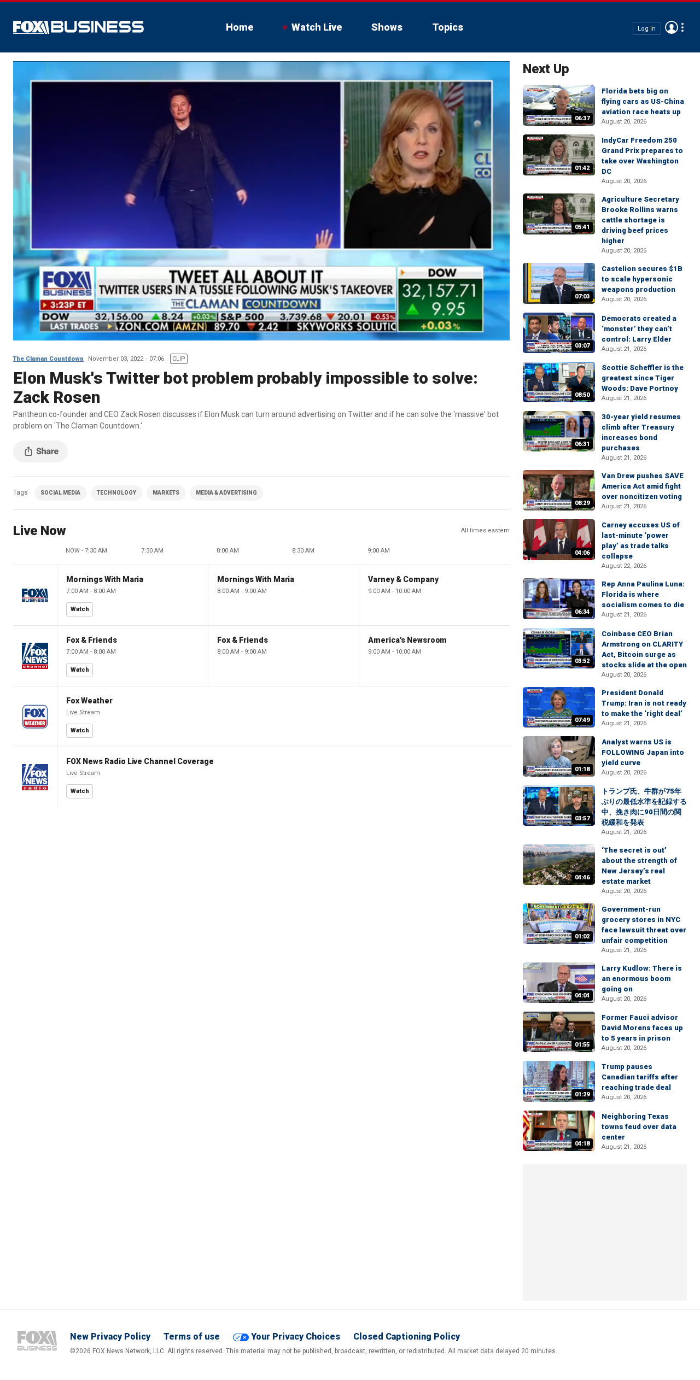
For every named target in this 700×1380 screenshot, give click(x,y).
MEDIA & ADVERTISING (226, 493)
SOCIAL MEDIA (60, 493)
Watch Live (316, 27)
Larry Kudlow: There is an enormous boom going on (642, 978)
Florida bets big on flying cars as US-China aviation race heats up (643, 101)
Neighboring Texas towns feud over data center (639, 1126)
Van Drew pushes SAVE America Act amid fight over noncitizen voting (643, 486)
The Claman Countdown (48, 358)
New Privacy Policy (110, 1336)
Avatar (671, 27)
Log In (647, 28)
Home (239, 27)
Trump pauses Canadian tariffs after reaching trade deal (640, 1076)
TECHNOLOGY (116, 493)
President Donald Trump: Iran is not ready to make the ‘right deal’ (644, 703)
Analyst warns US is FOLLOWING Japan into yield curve (643, 752)
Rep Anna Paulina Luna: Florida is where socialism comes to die (643, 594)
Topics (447, 27)
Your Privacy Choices (295, 1336)
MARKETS (166, 493)
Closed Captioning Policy (406, 1336)
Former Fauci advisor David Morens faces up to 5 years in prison (642, 1027)
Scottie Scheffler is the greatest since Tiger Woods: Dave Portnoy (643, 377)
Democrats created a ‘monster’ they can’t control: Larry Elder (639, 328)
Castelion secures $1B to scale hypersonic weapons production (642, 279)
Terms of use (192, 1336)
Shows (386, 27)
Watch (80, 609)
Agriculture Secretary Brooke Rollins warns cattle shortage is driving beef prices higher (640, 220)
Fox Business (78, 27)
